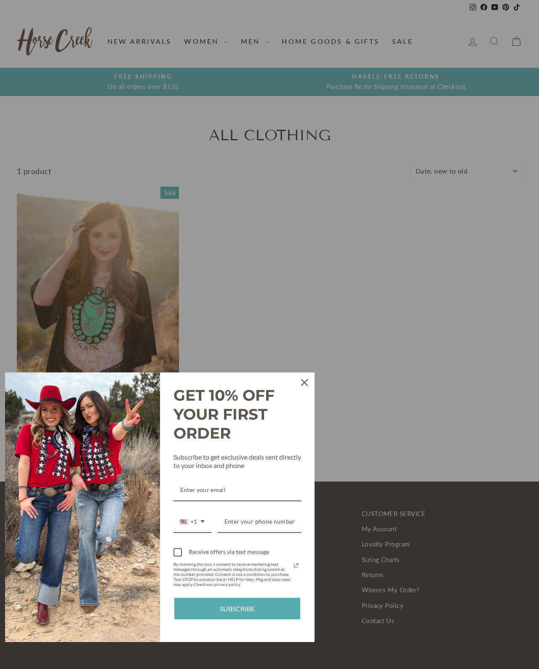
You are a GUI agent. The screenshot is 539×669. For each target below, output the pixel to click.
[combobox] (192, 522)
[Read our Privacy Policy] (296, 565)
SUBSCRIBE (237, 609)
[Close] (304, 382)
